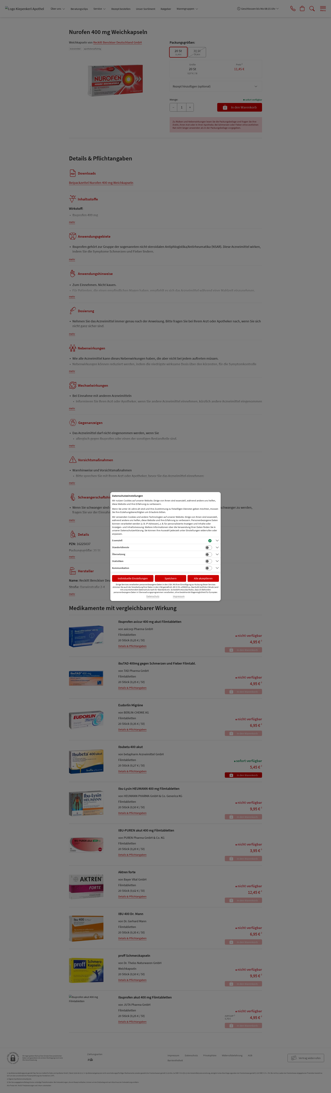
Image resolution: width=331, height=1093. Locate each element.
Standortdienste (120, 547)
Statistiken (117, 561)
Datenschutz (152, 596)
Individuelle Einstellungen (133, 578)
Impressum (179, 596)
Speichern (171, 578)
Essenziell (117, 540)
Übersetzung (118, 554)
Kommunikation (120, 568)
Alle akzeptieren (203, 578)
